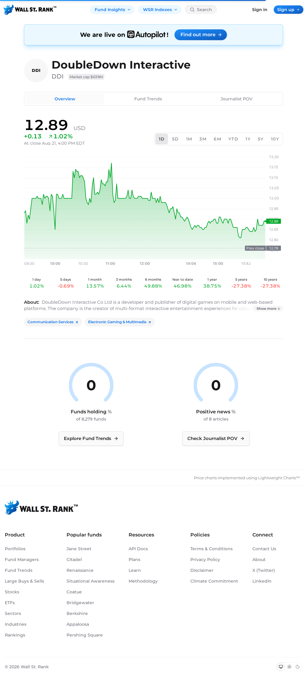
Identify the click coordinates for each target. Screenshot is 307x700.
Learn (135, 570)
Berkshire (77, 613)
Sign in (259, 9)
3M (203, 139)
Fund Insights (110, 9)
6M (217, 139)
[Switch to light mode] (289, 667)
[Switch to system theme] (281, 667)
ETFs (10, 602)
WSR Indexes (157, 9)
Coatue (74, 592)
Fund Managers (22, 559)
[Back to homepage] (30, 9)
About (259, 559)
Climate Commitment (214, 581)
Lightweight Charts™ (279, 477)
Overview (65, 99)
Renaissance (80, 570)
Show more (266, 308)
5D (175, 139)
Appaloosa (78, 624)
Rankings (15, 635)
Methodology (143, 581)
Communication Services (50, 322)
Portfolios (15, 548)
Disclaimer (201, 570)
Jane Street (79, 548)
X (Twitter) (263, 570)
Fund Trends (148, 99)
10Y (275, 139)
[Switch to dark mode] (298, 667)
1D (162, 139)
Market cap (86, 77)
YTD (233, 139)
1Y (248, 139)
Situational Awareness (91, 581)
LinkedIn (262, 581)
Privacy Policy (205, 559)
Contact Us (264, 548)
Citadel (74, 559)
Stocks (12, 592)
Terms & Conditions (211, 548)
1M (189, 139)
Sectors (13, 613)
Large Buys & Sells (24, 581)
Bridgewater (80, 602)
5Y (261, 139)
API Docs (138, 548)
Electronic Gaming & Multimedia (117, 322)
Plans (134, 559)
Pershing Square (85, 635)
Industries (15, 624)
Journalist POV (236, 99)
